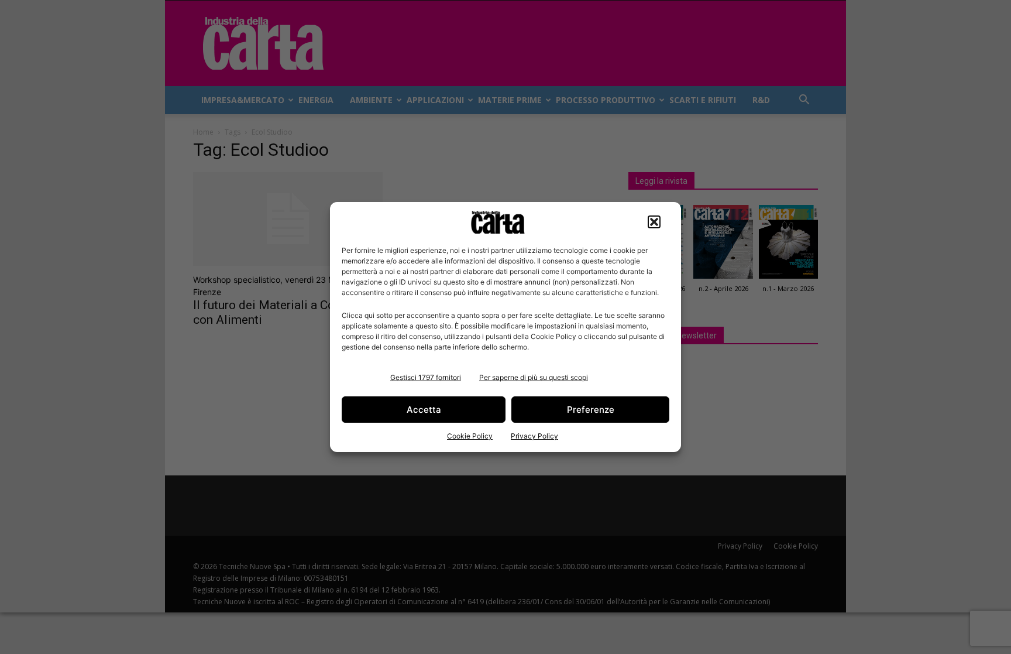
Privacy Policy (534, 436)
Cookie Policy (470, 436)
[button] (654, 222)
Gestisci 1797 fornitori (425, 377)
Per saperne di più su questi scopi (533, 377)
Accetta (424, 409)
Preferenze (590, 409)
